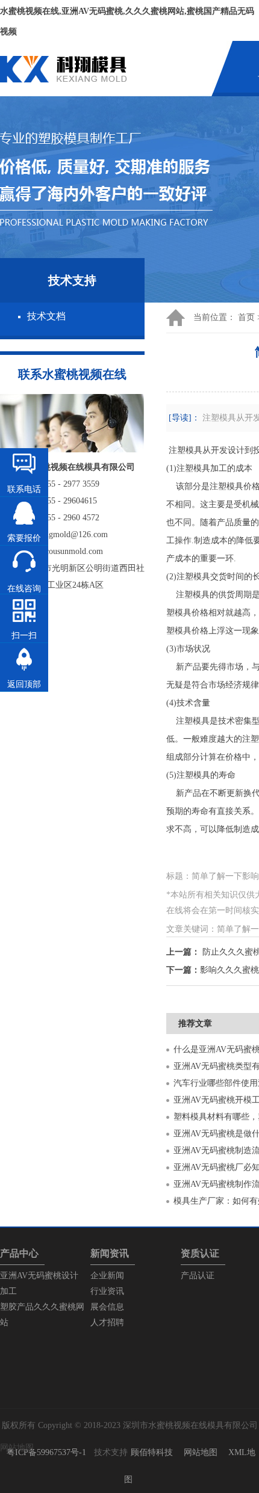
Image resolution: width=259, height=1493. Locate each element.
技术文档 (46, 316)
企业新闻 (107, 1275)
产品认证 (197, 1275)
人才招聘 (107, 1322)
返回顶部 (24, 684)
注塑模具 (185, 450)
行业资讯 (107, 1291)
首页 (246, 317)
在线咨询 (24, 588)
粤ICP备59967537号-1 (46, 1452)
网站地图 (200, 1452)
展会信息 (107, 1306)
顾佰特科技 (152, 1452)
